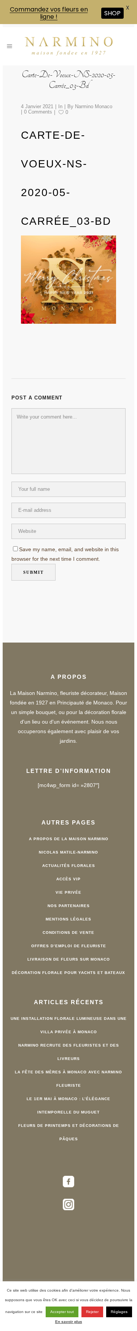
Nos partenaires (69, 906)
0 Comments (38, 112)
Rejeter (92, 1312)
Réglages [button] (119, 1312)
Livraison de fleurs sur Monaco (68, 959)
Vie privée (68, 892)
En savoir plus (68, 1322)
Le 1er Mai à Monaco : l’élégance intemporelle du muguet (68, 1105)
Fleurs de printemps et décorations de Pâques (68, 1132)
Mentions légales (68, 919)
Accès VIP (68, 879)
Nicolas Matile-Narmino (68, 852)
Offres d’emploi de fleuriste (68, 946)
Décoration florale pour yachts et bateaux (68, 973)
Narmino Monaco (93, 106)
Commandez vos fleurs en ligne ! (49, 13)
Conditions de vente (68, 932)
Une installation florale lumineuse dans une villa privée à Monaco (69, 1025)
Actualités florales (68, 866)
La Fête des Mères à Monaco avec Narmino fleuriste (68, 1079)
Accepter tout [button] (62, 1312)
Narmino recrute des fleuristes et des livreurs (68, 1052)
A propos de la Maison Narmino (68, 839)
